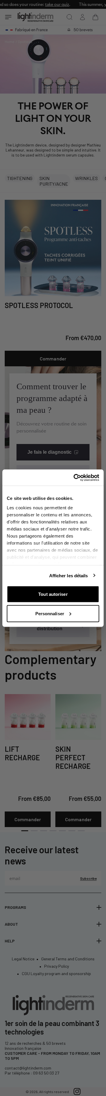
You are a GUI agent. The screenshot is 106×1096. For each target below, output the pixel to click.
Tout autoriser (52, 594)
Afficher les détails (68, 575)
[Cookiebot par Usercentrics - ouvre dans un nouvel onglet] (74, 477)
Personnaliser (49, 613)
